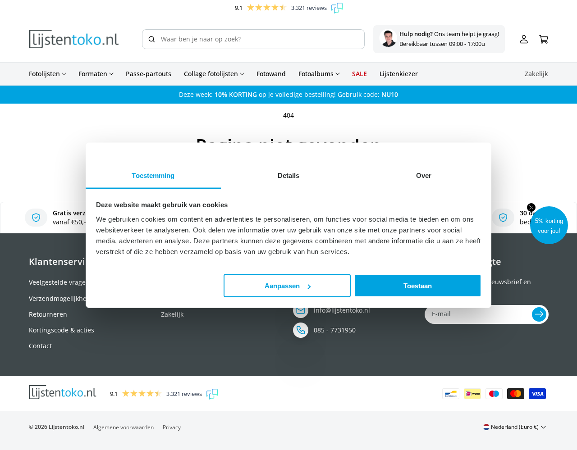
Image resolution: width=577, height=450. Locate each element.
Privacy (172, 427)
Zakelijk (172, 314)
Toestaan (417, 286)
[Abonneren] (539, 314)
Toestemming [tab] (153, 175)
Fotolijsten (44, 74)
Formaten (92, 74)
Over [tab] (423, 175)
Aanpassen (282, 286)
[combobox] (253, 39)
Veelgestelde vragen (59, 282)
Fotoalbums (316, 74)
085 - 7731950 (335, 330)
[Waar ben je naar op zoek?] (151, 39)
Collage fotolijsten (211, 74)
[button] (549, 225)
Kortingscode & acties (61, 330)
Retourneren (48, 314)
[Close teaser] (531, 207)
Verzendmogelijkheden (63, 298)
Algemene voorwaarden (123, 427)
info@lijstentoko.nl (342, 310)
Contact (40, 345)
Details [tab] (289, 175)
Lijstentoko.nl (66, 427)
